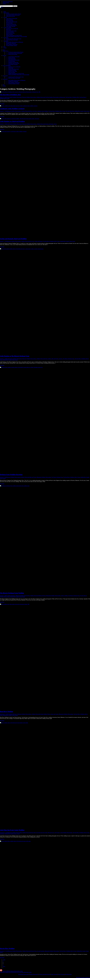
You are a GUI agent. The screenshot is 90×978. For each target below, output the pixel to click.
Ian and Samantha (40, 951)
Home (4, 49)
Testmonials (6, 40)
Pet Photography (9, 22)
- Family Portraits (10, 57)
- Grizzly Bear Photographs (12, 69)
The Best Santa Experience (11, 25)
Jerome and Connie (54, 714)
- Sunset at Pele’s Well (11, 71)
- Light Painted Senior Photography (14, 53)
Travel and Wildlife (7, 27)
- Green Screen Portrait (11, 54)
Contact (4, 3)
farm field (33, 832)
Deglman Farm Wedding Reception (11, 474)
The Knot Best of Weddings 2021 (10, 94)
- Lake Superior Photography (13, 60)
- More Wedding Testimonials (13, 82)
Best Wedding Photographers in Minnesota (14, 42)
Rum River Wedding (6, 711)
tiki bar (55, 124)
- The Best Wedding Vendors (12, 83)
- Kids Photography (11, 58)
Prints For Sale (6, 2)
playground (57, 832)
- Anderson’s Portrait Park (12, 62)
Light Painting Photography (11, 18)
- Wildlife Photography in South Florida (15, 73)
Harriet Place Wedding (7, 948)
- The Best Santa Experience (12, 63)
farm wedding (48, 358)
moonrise (60, 358)
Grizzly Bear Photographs (11, 30)
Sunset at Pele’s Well (10, 33)
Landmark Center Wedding (42, 111)
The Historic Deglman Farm (68, 358)
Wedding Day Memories (11, 43)
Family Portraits (9, 19)
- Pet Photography (10, 61)
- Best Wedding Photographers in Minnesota (15, 80)
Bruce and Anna (33, 111)
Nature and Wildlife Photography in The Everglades (16, 36)
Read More (2, 103)
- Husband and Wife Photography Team (15, 76)
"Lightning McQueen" (10, 595)
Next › (4, 966)
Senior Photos (6, 12)
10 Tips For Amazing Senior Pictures (13, 13)
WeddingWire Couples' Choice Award (82, 111)
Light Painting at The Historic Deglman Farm (14, 356)
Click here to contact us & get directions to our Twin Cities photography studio (16, 972)
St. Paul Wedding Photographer (66, 832)
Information (6, 37)
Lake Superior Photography (11, 21)
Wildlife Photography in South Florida (14, 35)
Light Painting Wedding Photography (14, 97)
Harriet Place (33, 951)
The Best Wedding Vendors (11, 45)
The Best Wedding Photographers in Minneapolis (55, 97)
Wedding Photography (41, 97)
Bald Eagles (8, 29)
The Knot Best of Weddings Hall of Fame (56, 111)
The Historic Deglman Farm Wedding (12, 593)
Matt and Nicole (55, 358)
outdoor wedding (64, 595)
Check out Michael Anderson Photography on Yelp (13, 971)
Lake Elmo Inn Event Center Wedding (12, 830)
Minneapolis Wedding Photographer (44, 477)
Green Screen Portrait (10, 16)
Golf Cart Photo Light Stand (12, 39)
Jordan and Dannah (49, 124)
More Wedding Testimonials (11, 44)
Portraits (5, 17)
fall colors (32, 241)
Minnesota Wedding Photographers (29, 97)
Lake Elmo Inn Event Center (41, 832)
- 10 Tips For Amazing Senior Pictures (14, 52)
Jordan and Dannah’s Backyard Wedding (13, 239)
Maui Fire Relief (9, 34)
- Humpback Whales (11, 70)
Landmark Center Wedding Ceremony (12, 108)
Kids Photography (9, 20)
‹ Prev (4, 959)
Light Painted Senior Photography (13, 15)
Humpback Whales (10, 31)
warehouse (2, 833)
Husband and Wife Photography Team (13, 38)
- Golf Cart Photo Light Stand (13, 78)
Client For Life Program (8, 1)
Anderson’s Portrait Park (11, 24)
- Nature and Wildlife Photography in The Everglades (17, 74)
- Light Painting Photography (13, 56)
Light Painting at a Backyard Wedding (12, 121)
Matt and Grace (51, 832)
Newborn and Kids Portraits (44, 974)
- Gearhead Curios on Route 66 (13, 66)
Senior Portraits (61, 974)
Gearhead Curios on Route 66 (12, 28)
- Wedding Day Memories (12, 81)
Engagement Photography (23, 974)
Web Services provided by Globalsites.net (83, 977)
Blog (4, 84)
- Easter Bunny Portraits (12, 64)
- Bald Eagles (9, 67)
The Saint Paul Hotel (70, 111)
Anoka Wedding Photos (45, 714)
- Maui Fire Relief (10, 72)
